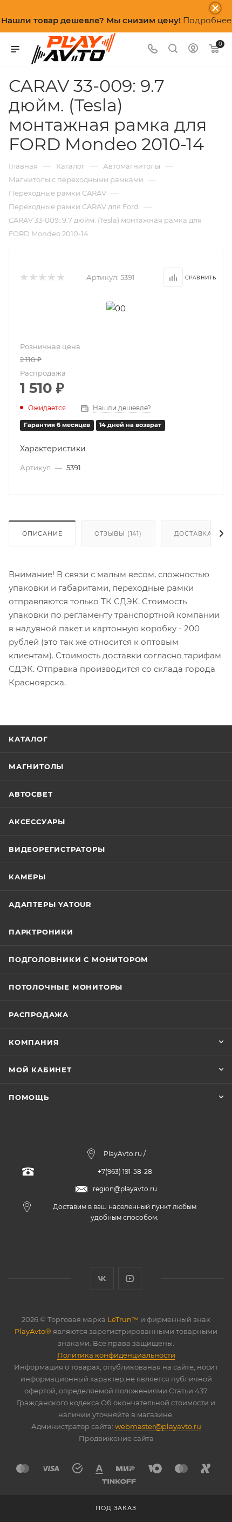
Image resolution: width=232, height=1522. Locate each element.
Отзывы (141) (118, 533)
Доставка (193, 533)
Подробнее (207, 20)
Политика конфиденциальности (116, 1355)
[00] (116, 307)
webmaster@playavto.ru (158, 1426)
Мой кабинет (40, 1069)
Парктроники (41, 931)
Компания (34, 1042)
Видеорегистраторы (57, 849)
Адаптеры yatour (50, 904)
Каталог (28, 739)
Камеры (27, 876)
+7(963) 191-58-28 (125, 1171)
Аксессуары (37, 821)
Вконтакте (102, 1278)
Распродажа (39, 1014)
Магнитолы (36, 766)
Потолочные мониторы (65, 987)
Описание (42, 533)
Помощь (29, 1097)
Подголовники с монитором (78, 959)
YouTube (129, 1278)
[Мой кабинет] (193, 49)
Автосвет (30, 794)
